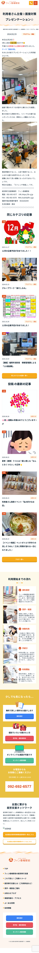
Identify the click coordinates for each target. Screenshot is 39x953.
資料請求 (19, 716)
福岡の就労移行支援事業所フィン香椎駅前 (21, 941)
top (6, 868)
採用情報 (7, 908)
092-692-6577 (19, 786)
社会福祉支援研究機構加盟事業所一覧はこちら (19, 834)
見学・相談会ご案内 (12, 888)
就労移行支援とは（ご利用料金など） (18, 883)
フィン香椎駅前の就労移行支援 (16, 873)
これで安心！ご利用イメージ (15, 878)
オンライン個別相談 (19, 760)
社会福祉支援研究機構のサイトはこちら (19, 841)
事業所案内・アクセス (12, 898)
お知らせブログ (10, 893)
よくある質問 (9, 903)
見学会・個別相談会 (19, 738)
